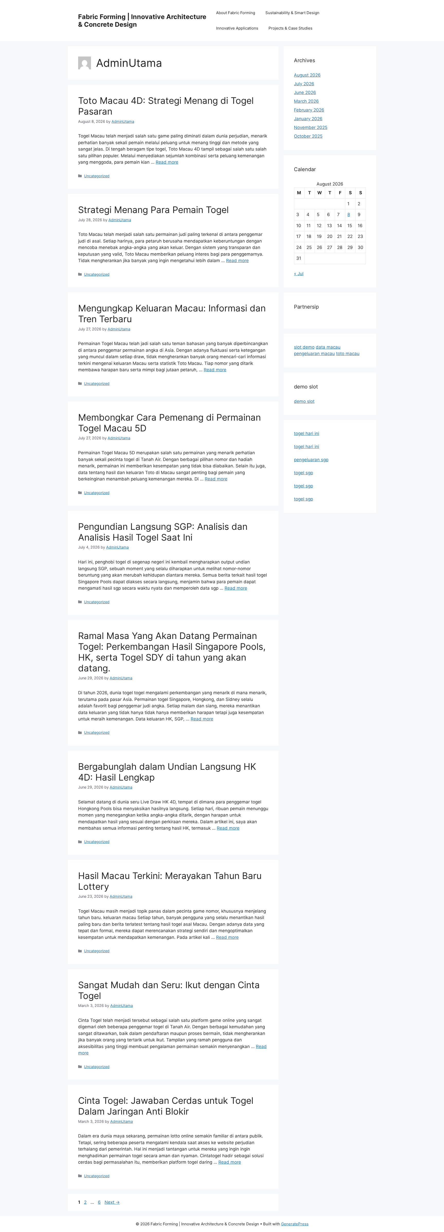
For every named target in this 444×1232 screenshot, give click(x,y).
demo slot (304, 401)
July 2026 (304, 83)
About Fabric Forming (235, 12)
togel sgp (303, 472)
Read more (167, 162)
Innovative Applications (237, 28)
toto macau (347, 353)
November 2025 (310, 127)
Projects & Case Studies (290, 28)
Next (112, 1202)
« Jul (298, 273)
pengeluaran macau (314, 353)
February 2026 (309, 110)
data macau (328, 347)
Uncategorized (96, 176)
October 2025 (308, 136)
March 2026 (306, 101)
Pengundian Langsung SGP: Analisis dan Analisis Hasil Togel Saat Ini (162, 532)
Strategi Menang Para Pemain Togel (153, 209)
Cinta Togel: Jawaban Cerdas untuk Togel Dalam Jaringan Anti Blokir (165, 1106)
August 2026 (307, 75)
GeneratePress (295, 1223)
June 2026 (305, 92)
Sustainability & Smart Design (292, 12)
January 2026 (308, 118)
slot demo (304, 347)
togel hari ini (306, 433)
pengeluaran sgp (311, 459)
